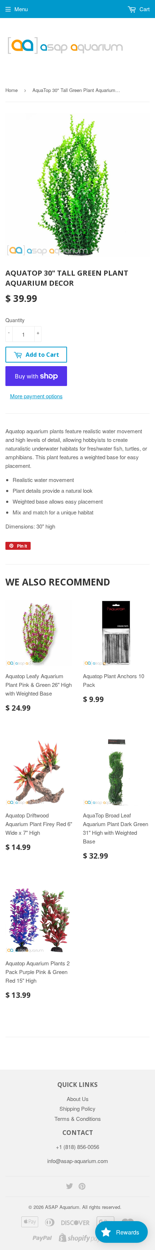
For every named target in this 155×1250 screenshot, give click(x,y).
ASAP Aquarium (62, 1206)
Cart (144, 9)
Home (11, 90)
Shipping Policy (77, 1108)
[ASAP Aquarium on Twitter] (69, 1186)
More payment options (36, 396)
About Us (78, 1098)
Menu (21, 9)
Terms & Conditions (77, 1118)
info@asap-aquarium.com (77, 1161)
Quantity (15, 320)
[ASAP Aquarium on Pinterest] (82, 1186)
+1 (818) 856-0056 (77, 1146)
